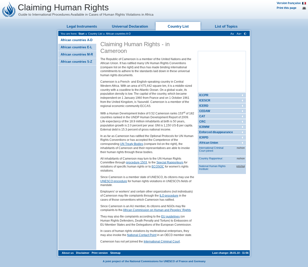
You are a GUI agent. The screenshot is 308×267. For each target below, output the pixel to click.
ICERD (203, 105)
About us (68, 252)
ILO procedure (169, 195)
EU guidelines (170, 216)
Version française (289, 3)
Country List (178, 26)
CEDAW (204, 111)
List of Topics (226, 26)
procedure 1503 (136, 162)
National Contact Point (141, 235)
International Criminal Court (162, 241)
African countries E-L (76, 47)
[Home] (9, 9)
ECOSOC (158, 166)
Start (81, 33)
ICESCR (204, 100)
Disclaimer (82, 252)
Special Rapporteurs (169, 162)
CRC (202, 121)
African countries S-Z (76, 61)
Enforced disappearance (216, 132)
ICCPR (203, 95)
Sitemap (115, 252)
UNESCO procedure (113, 181)
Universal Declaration (130, 26)
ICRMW (204, 127)
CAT (202, 116)
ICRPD (203, 137)
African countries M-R (77, 54)
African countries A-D (118, 33)
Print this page (286, 8)
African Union (208, 142)
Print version (100, 252)
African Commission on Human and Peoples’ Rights (157, 210)
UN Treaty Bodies (131, 144)
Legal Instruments (82, 26)
